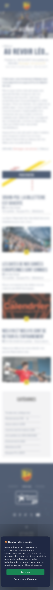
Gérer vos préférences (25, 579)
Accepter (25, 572)
